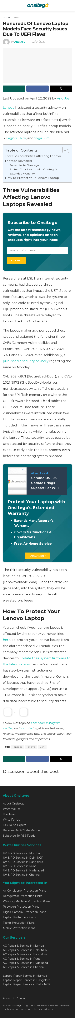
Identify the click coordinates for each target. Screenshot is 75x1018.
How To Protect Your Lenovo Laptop (32, 178)
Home (6, 17)
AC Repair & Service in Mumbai (23, 945)
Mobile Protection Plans (19, 928)
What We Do (12, 809)
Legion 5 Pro (16, 138)
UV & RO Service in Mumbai (21, 853)
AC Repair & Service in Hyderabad (25, 963)
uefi (42, 746)
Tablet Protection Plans (18, 922)
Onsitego (17, 1005)
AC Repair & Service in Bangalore (25, 954)
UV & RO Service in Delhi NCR (23, 857)
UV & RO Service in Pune (20, 866)
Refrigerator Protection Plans (22, 896)
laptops (17, 746)
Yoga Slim (41, 138)
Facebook (38, 723)
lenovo (31, 746)
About (7, 998)
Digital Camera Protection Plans (24, 912)
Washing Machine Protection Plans (26, 901)
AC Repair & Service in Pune (22, 958)
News (17, 17)
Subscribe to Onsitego (24, 165)
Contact (22, 998)
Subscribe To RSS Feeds (19, 835)
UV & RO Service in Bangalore (23, 862)
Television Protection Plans (21, 906)
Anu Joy (19, 41)
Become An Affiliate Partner (22, 830)
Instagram (53, 723)
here (6, 640)
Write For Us (11, 819)
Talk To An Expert (14, 825)
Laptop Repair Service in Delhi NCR (26, 984)
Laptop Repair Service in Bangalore (26, 980)
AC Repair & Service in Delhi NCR (25, 950)
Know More (37, 556)
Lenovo (9, 107)
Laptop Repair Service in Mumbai (25, 975)
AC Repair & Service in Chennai (23, 967)
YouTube (26, 728)
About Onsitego (13, 803)
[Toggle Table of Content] (63, 150)
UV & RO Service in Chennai (21, 874)
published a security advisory (25, 361)
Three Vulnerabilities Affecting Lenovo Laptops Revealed (33, 158)
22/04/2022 (38, 41)
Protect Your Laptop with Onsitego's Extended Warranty (33, 171)
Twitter (8, 728)
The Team (9, 814)
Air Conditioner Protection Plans (24, 890)
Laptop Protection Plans (19, 917)
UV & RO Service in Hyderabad (23, 870)
